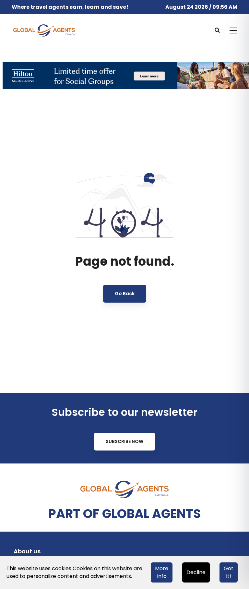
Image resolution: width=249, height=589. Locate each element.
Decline (196, 572)
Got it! (228, 572)
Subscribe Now (124, 441)
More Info (161, 572)
